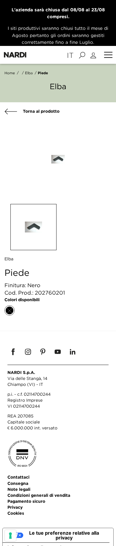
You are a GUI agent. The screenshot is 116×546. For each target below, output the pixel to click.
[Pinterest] (43, 352)
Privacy (15, 507)
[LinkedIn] (73, 352)
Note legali (18, 489)
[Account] (94, 55)
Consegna (17, 483)
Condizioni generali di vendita (38, 495)
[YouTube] (58, 352)
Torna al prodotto (40, 111)
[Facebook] (13, 352)
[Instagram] (28, 352)
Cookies (15, 513)
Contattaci (18, 477)
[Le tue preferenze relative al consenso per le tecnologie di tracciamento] (10, 535)
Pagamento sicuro (26, 501)
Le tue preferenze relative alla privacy (64, 535)
